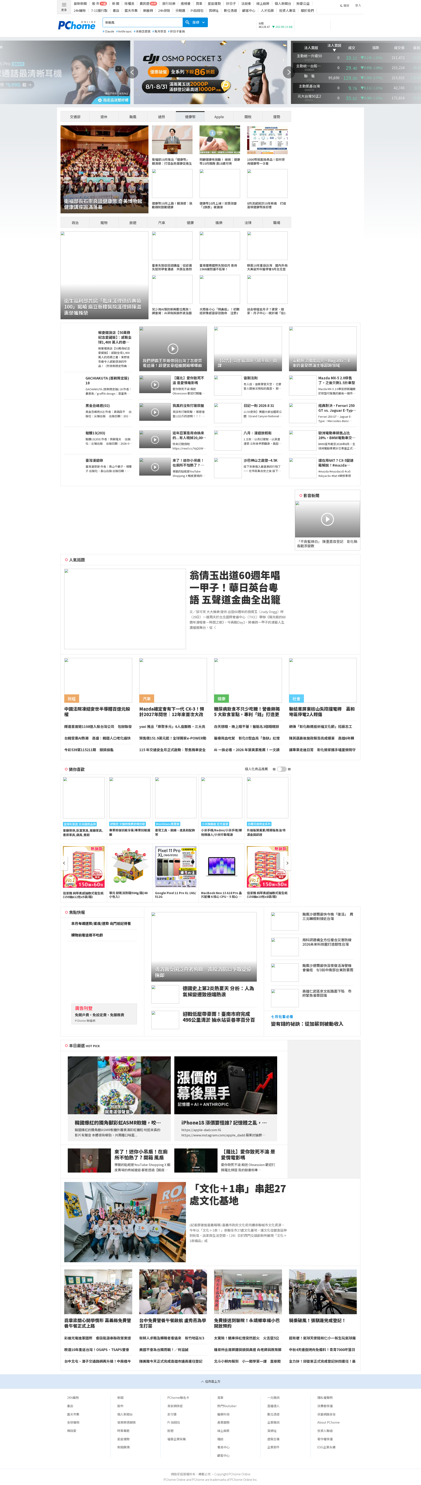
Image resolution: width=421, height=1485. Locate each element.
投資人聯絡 (325, 1430)
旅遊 (132, 222)
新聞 (120, 1397)
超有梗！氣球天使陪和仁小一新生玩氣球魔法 (322, 1338)
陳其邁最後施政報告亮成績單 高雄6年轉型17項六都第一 (321, 738)
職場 (276, 222)
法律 (248, 222)
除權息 (129, 3)
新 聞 (115, 3)
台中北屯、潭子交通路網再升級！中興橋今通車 (97, 1361)
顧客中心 (248, 10)
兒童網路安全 (326, 1414)
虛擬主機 (273, 1439)
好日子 (231, 3)
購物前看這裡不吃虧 (87, 935)
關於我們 (307, 10)
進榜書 (186, 3)
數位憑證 (230, 10)
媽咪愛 (71, 1430)
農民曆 (145, 3)
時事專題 (123, 1430)
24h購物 (80, 10)
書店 (116, 10)
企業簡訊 (273, 1422)
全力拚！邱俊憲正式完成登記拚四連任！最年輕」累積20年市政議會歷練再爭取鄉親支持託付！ (322, 1361)
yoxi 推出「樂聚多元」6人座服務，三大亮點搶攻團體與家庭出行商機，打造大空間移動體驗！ (172, 726)
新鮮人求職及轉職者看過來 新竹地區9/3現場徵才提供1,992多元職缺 (171, 1338)
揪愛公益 (303, 3)
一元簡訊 (273, 1397)
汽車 (161, 222)
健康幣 (190, 116)
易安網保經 (175, 1406)
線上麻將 (262, 3)
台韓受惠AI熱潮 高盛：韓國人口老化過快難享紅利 (97, 738)
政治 (75, 222)
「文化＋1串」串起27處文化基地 (237, 1194)
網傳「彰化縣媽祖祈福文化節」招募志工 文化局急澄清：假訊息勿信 (322, 726)
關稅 (248, 116)
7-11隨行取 (99, 10)
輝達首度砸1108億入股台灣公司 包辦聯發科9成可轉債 (98, 726)
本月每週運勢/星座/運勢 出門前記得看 (101, 923)
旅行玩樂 (168, 3)
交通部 (75, 116)
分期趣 (180, 10)
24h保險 (164, 10)
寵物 (103, 222)
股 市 (95, 3)
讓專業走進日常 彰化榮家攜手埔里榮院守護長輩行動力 (322, 750)
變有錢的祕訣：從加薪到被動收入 (307, 1024)
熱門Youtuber (227, 1406)
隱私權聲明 (325, 1397)
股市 (120, 1406)
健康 (190, 222)
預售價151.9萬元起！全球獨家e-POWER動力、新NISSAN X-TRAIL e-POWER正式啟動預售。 (173, 738)
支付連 (172, 1414)
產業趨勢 (223, 1422)
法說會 (246, 3)
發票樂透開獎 (126, 1422)
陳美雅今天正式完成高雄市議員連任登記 (170, 1361)
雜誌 (220, 1439)
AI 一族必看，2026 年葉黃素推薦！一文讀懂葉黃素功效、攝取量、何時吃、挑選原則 (247, 750)
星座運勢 (214, 3)
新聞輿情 (123, 1447)
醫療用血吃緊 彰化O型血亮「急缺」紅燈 (247, 738)
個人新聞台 (283, 3)
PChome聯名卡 (178, 1397)
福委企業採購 (176, 1439)
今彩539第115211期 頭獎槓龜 (89, 750)
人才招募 (267, 10)
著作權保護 (325, 1439)
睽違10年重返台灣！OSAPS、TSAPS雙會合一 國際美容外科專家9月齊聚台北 (96, 1350)
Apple (219, 116)
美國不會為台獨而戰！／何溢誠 (163, 1350)
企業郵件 (273, 1447)
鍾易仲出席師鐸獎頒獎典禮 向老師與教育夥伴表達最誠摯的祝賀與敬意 (248, 1350)
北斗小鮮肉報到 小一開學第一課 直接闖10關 (247, 1361)
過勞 (161, 116)
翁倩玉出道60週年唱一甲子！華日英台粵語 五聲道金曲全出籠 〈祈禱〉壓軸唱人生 (234, 587)
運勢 (276, 116)
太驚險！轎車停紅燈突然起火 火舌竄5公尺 (246, 1338)
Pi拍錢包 (197, 10)
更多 (64, 10)
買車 (199, 3)
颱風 (132, 116)
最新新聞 (80, 3)
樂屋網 (148, 10)
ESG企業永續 (326, 1447)
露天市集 (131, 10)
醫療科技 (223, 1414)
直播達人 (273, 1406)
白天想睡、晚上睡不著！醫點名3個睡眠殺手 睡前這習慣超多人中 (246, 726)
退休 (103, 116)
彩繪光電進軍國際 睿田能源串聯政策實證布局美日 (97, 1338)
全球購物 (73, 1422)
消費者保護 (325, 1406)
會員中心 (223, 1447)
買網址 (214, 10)
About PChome (328, 1422)
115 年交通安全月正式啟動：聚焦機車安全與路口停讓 (172, 750)
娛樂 (219, 222)
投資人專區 (287, 10)
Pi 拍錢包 (173, 1422)
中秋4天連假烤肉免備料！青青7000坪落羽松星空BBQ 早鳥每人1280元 (322, 1350)
